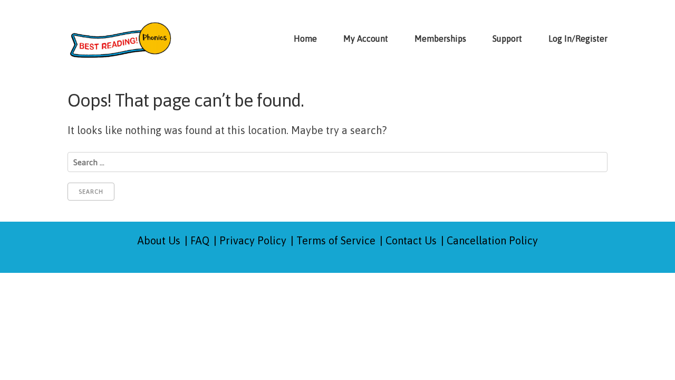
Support (507, 38)
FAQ (199, 240)
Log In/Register (578, 38)
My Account (365, 38)
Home (305, 38)
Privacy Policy (252, 240)
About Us (159, 240)
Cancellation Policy (492, 240)
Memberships (440, 38)
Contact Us (411, 240)
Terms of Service (335, 240)
